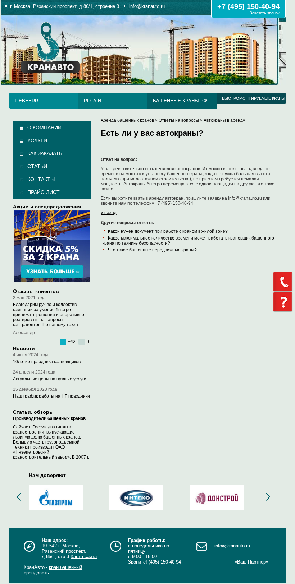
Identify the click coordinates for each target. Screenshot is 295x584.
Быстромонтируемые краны (253, 98)
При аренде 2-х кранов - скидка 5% (52, 246)
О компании (44, 127)
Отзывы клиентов (36, 291)
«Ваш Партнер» (251, 562)
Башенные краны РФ (180, 100)
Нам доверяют (47, 475)
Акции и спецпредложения (47, 206)
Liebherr (26, 100)
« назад (109, 212)
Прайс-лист (43, 192)
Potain (92, 100)
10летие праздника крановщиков (47, 361)
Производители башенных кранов (49, 418)
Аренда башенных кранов (127, 120)
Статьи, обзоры (33, 412)
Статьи (37, 166)
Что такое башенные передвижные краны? (152, 249)
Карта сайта (84, 556)
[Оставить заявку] (284, 302)
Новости (24, 348)
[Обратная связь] (284, 282)
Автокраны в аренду (224, 120)
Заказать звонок (265, 13)
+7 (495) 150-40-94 (248, 6)
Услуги (37, 140)
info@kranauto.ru (232, 545)
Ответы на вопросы (179, 120)
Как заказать (44, 153)
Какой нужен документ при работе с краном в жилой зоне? (168, 231)
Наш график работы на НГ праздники (51, 396)
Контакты (41, 179)
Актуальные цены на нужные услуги (49, 378)
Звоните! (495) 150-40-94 (154, 562)
